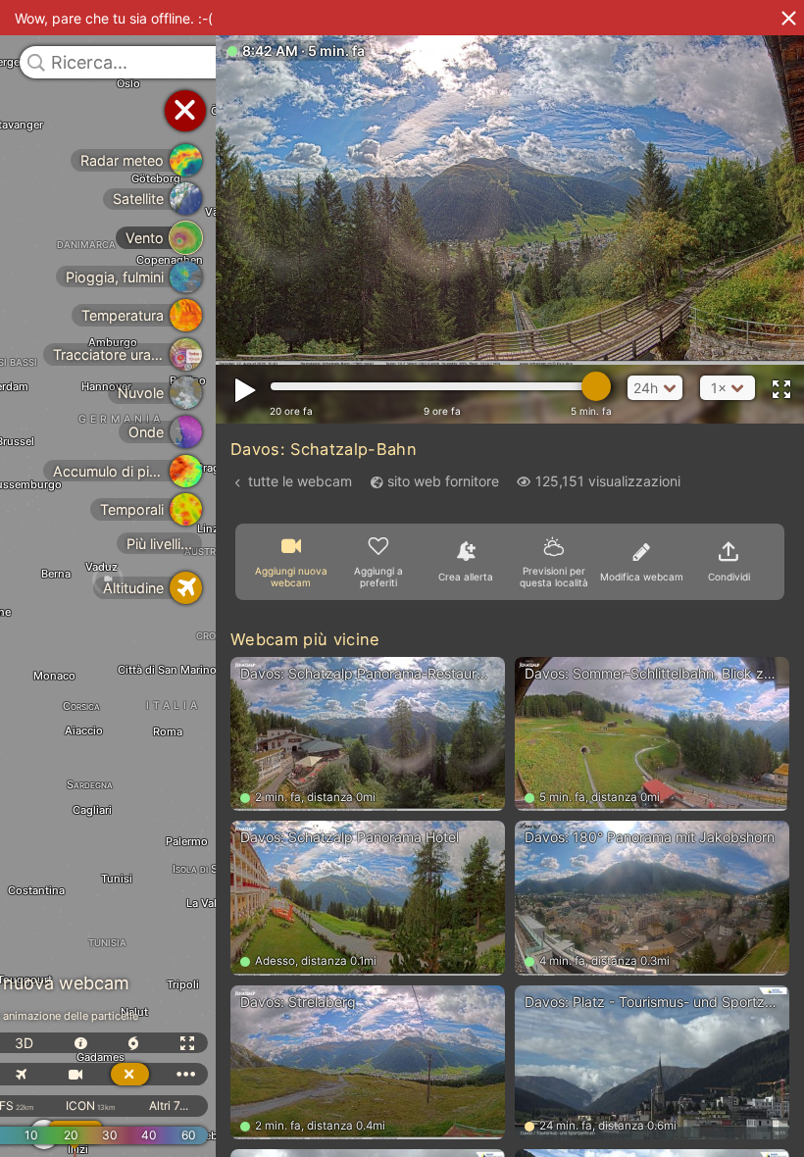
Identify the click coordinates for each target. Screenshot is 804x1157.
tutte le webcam (300, 481)
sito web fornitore (443, 481)
